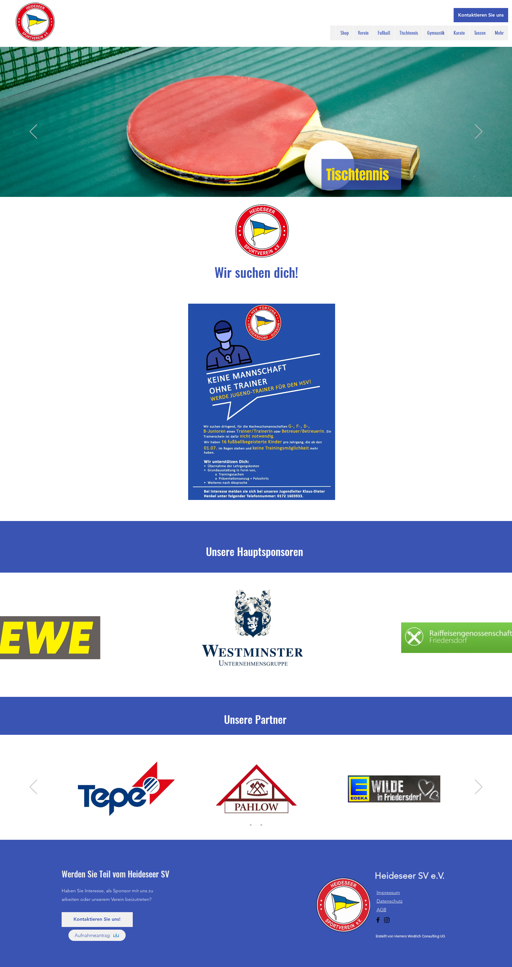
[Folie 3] (261, 825)
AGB (381, 909)
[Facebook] (378, 920)
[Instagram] (387, 920)
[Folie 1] (256, 825)
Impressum (388, 892)
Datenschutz (390, 901)
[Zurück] (33, 132)
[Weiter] (478, 132)
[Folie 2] (251, 825)
